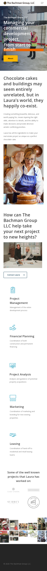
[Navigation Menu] (42, 3)
